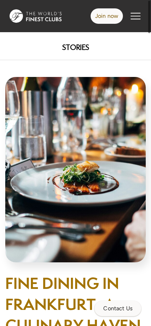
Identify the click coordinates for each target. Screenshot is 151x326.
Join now (106, 16)
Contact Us (117, 308)
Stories (75, 47)
